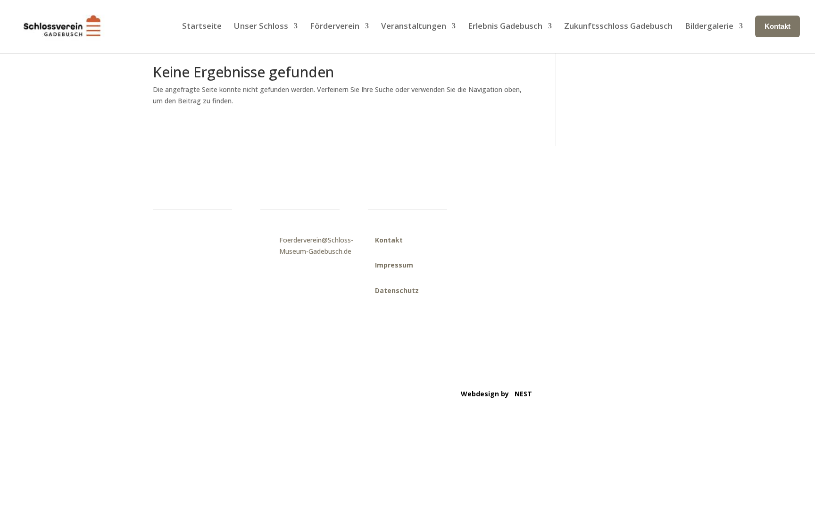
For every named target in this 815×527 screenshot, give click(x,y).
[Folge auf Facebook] (590, 191)
